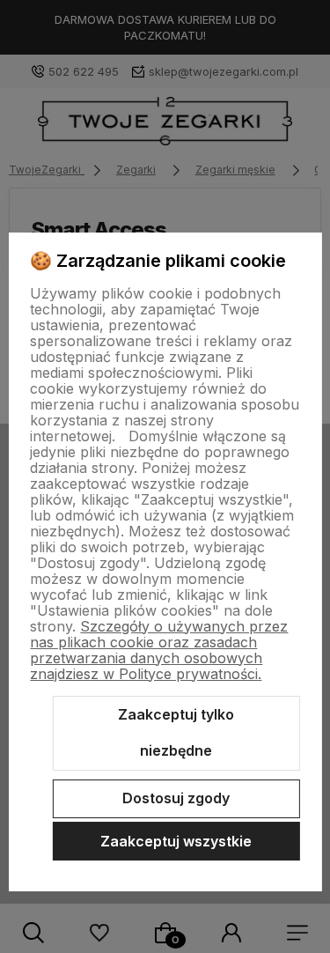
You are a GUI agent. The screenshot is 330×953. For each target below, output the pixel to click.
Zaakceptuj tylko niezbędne (176, 733)
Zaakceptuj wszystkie (176, 841)
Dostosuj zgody (176, 798)
